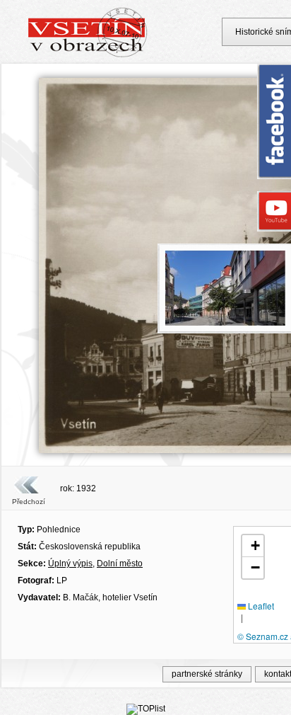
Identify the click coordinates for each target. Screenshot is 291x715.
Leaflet (260, 606)
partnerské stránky (207, 674)
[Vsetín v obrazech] (88, 55)
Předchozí (28, 501)
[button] (252, 546)
